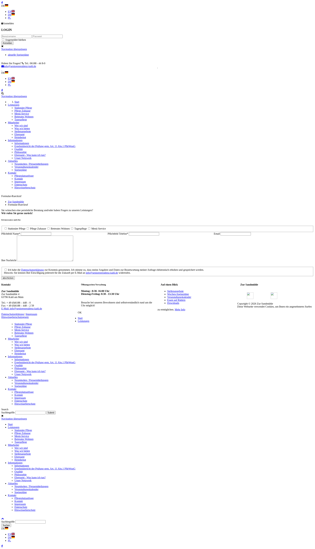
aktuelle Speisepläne (18, 54)
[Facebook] (250, 298)
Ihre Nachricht (9, 260)
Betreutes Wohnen (60, 228)
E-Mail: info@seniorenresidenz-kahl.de (21, 308)
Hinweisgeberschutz (24, 403)
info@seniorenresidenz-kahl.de (20, 66)
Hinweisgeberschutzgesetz (15, 317)
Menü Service (98, 228)
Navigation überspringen (14, 49)
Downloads (173, 303)
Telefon (118, 233)
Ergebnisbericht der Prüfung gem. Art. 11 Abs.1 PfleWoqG (44, 362)
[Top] (2, 518)
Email (217, 233)
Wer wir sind (21, 341)
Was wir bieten (22, 344)
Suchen (6, 525)
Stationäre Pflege (16, 228)
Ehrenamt (19, 350)
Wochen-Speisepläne (178, 294)
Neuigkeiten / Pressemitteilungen (31, 380)
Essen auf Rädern (176, 300)
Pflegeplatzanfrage (24, 392)
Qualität (18, 365)
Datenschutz (20, 400)
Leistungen (83, 321)
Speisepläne (20, 386)
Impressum (31, 314)
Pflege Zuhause (38, 228)
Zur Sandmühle (16, 201)
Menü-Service (21, 330)
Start (80, 318)
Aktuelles (13, 377)
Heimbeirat (20, 353)
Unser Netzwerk (23, 374)
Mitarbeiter (13, 338)
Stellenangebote (175, 291)
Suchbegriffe (8, 412)
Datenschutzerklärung (32, 269)
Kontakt (12, 389)
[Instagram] (274, 298)
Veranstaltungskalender (179, 297)
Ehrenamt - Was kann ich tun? (30, 371)
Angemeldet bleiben (15, 39)
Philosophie (20, 368)
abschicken (8, 278)
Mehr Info (180, 309)
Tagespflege (80, 228)
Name (10, 233)
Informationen (15, 356)
